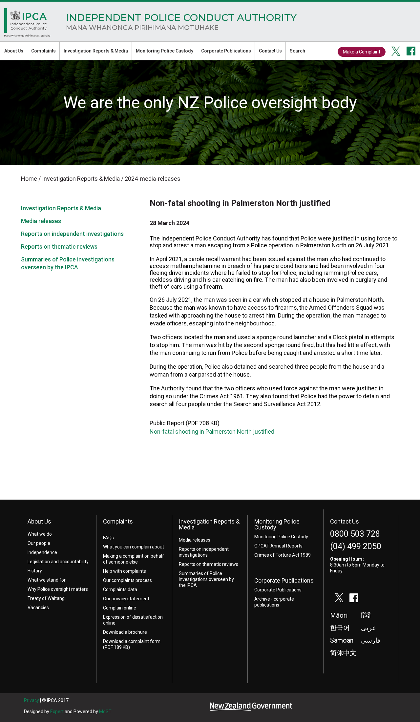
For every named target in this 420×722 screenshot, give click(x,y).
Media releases (41, 220)
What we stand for (47, 580)
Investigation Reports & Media (96, 50)
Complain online (119, 607)
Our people (39, 543)
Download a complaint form (131, 641)
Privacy (31, 700)
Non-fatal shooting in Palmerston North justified (212, 431)
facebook (411, 51)
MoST (105, 711)
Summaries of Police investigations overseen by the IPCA (206, 579)
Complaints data (120, 589)
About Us (13, 50)
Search (297, 50)
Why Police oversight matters (58, 589)
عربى (368, 628)
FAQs (108, 537)
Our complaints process (127, 580)
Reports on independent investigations (72, 233)
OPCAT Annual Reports (278, 545)
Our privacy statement (126, 598)
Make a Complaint (361, 51)
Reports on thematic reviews (59, 246)
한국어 (340, 628)
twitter (396, 51)
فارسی (371, 640)
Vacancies (38, 607)
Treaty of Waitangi (47, 598)
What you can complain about (133, 546)
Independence (42, 552)
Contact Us (270, 50)
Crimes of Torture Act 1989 (282, 555)
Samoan (341, 640)
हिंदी (366, 615)
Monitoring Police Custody (164, 50)
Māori (338, 615)
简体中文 (343, 653)
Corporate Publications (226, 50)
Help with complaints (124, 571)
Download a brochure (125, 632)
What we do (40, 534)
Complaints (43, 50)
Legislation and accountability (58, 561)
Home (27, 24)
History (35, 570)
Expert (57, 711)
